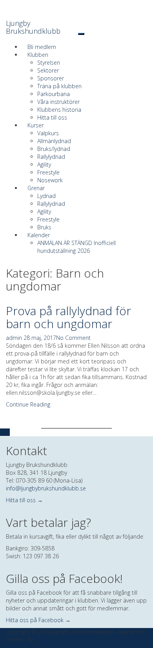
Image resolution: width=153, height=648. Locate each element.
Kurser (35, 125)
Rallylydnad (51, 156)
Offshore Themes (56, 639)
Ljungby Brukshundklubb (33, 27)
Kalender (38, 235)
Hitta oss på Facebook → (38, 620)
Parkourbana (53, 94)
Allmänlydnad (54, 141)
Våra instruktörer (58, 101)
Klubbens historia (59, 109)
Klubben (37, 54)
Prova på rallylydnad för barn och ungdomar (68, 317)
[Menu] (81, 34)
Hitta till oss (52, 117)
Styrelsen (48, 62)
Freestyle (48, 172)
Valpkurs (48, 133)
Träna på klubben (59, 86)
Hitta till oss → (24, 500)
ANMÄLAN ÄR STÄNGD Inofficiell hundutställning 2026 (76, 246)
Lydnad (46, 196)
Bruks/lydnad (53, 148)
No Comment (73, 337)
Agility (44, 164)
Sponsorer (50, 78)
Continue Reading (28, 404)
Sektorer (48, 70)
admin (14, 337)
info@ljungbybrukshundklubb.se (46, 488)
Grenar (36, 188)
